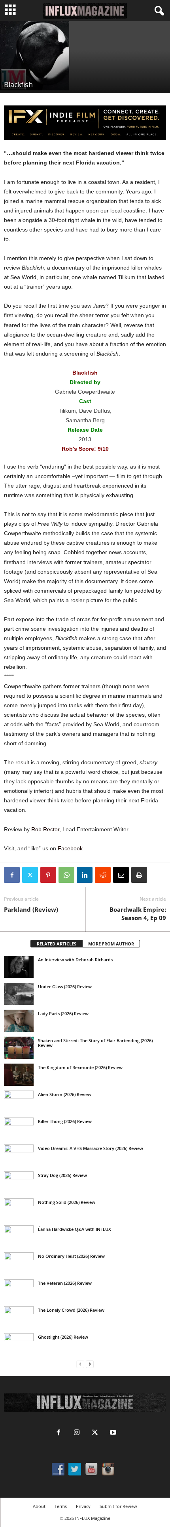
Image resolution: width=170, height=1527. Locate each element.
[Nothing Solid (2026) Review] (19, 1209)
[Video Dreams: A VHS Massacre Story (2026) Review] (19, 1155)
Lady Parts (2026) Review (63, 1013)
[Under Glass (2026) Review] (19, 994)
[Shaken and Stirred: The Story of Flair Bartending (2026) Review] (19, 1048)
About (39, 1506)
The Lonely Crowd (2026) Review (71, 1310)
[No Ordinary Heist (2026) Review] (19, 1263)
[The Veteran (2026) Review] (19, 1290)
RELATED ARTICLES (56, 944)
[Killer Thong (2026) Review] (19, 1129)
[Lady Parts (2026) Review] (19, 1021)
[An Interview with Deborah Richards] (19, 967)
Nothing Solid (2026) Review (66, 1202)
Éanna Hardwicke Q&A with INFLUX (74, 1229)
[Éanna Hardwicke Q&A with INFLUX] (19, 1236)
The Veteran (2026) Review (65, 1283)
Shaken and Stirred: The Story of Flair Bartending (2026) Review (95, 1042)
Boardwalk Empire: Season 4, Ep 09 (138, 913)
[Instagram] (77, 1433)
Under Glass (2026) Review (65, 986)
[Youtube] (112, 1433)
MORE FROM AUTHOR (111, 944)
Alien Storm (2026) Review (64, 1094)
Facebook (70, 848)
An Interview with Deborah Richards (75, 960)
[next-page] (90, 1364)
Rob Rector (45, 829)
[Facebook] (12, 875)
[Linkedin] (85, 875)
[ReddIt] (103, 875)
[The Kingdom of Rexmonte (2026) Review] (19, 1075)
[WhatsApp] (66, 875)
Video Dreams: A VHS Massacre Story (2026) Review (90, 1148)
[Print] (139, 875)
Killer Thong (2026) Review (65, 1121)
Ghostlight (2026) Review (63, 1337)
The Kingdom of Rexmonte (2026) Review (80, 1067)
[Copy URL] (157, 875)
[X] (30, 875)
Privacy (83, 1506)
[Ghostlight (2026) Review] (19, 1344)
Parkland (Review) (31, 909)
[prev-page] (80, 1364)
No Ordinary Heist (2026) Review (71, 1256)
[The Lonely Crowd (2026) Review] (19, 1317)
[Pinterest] (48, 875)
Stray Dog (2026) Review (62, 1175)
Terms (61, 1506)
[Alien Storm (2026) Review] (19, 1102)
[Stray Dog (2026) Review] (19, 1182)
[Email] (121, 875)
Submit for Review (118, 1506)
